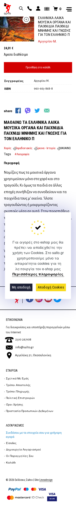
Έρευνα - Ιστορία (45, 148)
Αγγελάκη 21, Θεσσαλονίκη (33, 355)
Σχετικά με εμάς (17, 378)
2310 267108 (23, 339)
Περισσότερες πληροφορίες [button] (37, 274)
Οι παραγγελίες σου (20, 456)
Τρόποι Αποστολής (18, 385)
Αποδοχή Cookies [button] (51, 287)
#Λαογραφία (22, 154)
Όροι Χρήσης (14, 404)
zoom (26, 19)
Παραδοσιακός (23, 148)
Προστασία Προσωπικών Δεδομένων (29, 411)
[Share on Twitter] (37, 110)
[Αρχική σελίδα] (7, 9)
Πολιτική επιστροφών (20, 398)
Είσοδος (11, 443)
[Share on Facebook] (18, 110)
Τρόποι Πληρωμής (17, 391)
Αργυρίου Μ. (47, 41)
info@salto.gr (24, 347)
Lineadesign (46, 479)
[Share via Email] (47, 110)
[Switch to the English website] (46, 9)
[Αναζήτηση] (20, 9)
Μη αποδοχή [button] (21, 287)
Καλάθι (11, 462)
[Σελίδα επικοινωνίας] (29, 9)
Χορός (7, 148)
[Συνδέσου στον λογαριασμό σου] (38, 9)
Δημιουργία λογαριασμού (23, 449)
